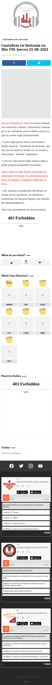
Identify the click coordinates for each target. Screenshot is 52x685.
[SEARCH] (49, 31)
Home (26, 682)
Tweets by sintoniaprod (11, 453)
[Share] (14, 63)
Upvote (11, 262)
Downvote (40, 262)
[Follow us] (44, 31)
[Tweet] (39, 63)
